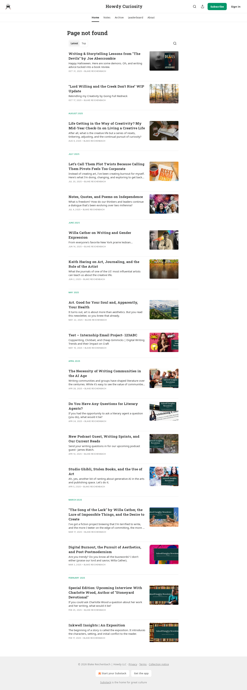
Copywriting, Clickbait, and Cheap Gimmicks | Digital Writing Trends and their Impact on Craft (106, 341)
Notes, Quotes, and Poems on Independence (106, 196)
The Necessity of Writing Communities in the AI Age (105, 373)
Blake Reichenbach (95, 71)
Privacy (133, 664)
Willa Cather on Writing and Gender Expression (100, 235)
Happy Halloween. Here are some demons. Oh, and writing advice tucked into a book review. (105, 65)
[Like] (71, 76)
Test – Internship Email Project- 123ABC (103, 335)
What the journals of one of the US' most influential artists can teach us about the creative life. (104, 273)
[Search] (194, 6)
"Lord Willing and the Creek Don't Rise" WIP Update (106, 88)
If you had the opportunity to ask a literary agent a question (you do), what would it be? (106, 415)
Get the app (141, 673)
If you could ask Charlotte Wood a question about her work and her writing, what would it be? (105, 603)
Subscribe (217, 6)
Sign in (235, 6)
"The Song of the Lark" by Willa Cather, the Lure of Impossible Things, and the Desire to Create (106, 514)
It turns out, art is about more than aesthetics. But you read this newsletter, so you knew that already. (105, 313)
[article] (123, 64)
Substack (105, 682)
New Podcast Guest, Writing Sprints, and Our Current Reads (104, 438)
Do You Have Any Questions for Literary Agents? (103, 406)
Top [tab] (84, 43)
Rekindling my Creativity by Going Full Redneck (98, 96)
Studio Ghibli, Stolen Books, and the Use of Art (105, 471)
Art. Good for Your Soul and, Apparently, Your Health (103, 304)
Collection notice (159, 664)
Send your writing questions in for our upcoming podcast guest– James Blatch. (104, 447)
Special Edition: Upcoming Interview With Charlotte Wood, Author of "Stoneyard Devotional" (105, 592)
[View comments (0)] (94, 76)
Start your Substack (114, 673)
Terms (143, 664)
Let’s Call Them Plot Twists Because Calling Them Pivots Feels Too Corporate (106, 166)
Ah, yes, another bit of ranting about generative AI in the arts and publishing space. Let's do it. (106, 480)
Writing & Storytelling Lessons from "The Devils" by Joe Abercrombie (104, 56)
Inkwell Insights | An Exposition (97, 625)
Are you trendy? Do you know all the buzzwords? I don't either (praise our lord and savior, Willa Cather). (103, 558)
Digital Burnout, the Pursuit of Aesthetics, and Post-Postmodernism (105, 549)
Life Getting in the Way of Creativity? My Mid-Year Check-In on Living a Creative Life (107, 125)
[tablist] (78, 43)
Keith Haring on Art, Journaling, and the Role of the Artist (104, 264)
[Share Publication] (202, 6)
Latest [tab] (74, 43)
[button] (95, 17)
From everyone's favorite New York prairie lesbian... (101, 242)
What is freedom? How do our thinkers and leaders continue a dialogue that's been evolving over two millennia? (106, 203)
